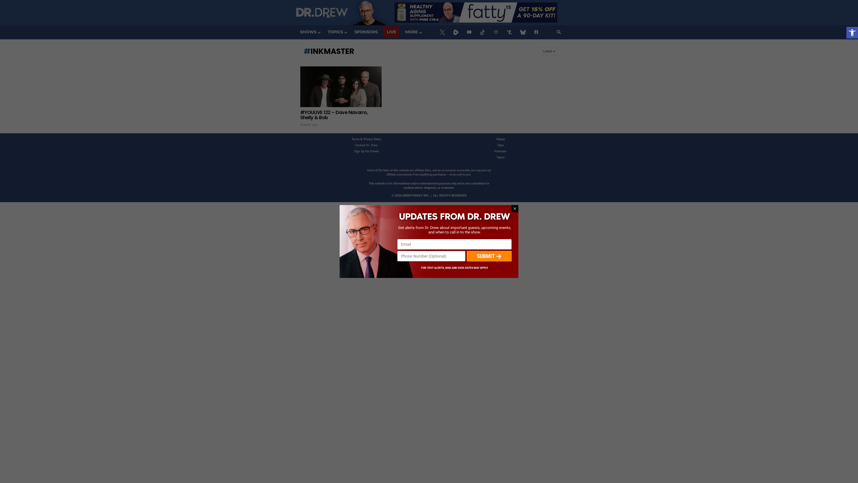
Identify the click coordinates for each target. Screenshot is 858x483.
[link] (852, 32)
